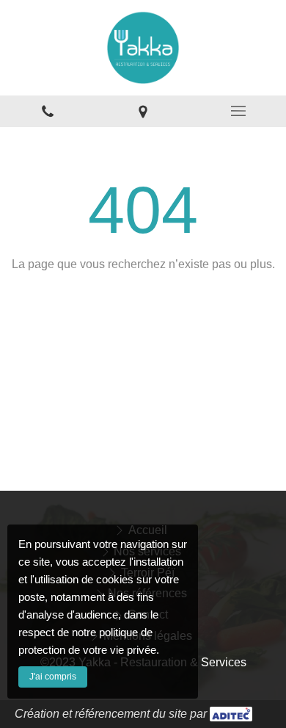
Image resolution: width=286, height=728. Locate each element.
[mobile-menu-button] (238, 111)
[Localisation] (143, 111)
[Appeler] (47, 111)
